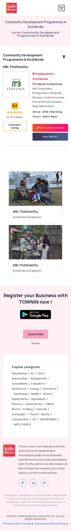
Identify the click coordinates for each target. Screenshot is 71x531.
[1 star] (21, 112)
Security (41, 409)
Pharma (17, 404)
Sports (45, 414)
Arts (40, 373)
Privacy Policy (12, 524)
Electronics (19, 389)
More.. (51, 106)
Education (37, 383)
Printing (28, 409)
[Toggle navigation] (61, 8)
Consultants (19, 383)
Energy (34, 389)
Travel (33, 414)
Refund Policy (59, 524)
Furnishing (20, 394)
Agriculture (38, 399)
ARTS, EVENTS (22, 424)
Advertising (19, 373)
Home (16, 33)
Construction (20, 419)
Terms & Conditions (36, 524)
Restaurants (39, 378)
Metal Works (34, 404)
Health (35, 394)
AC (32, 373)
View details (49, 136)
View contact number (51, 127)
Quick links (35, 334)
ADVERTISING (48, 419)
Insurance (49, 389)
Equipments (19, 399)
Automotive (19, 378)
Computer (18, 414)
